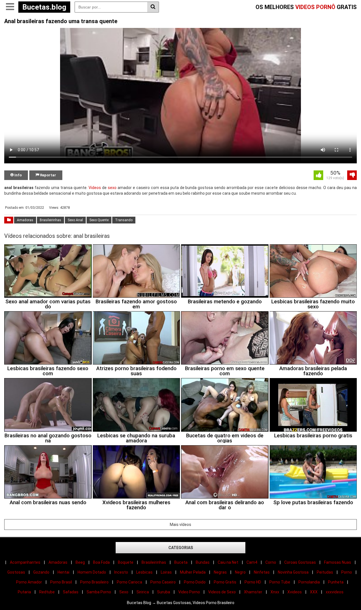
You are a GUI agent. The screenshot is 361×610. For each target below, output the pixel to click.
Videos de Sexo (222, 592)
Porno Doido (195, 582)
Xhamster (253, 592)
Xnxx (274, 592)
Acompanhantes (25, 562)
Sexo (123, 592)
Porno (346, 572)
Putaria (24, 592)
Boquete (125, 562)
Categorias (180, 547)
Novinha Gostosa (293, 572)
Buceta (181, 562)
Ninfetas (262, 572)
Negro (240, 572)
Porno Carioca (129, 582)
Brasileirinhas (50, 220)
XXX (314, 592)
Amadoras (25, 220)
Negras (220, 572)
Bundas (203, 562)
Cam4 (251, 562)
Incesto (121, 572)
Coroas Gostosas (300, 562)
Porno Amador (29, 582)
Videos (95, 187)
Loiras (166, 572)
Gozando (41, 572)
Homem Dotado (92, 572)
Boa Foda (101, 562)
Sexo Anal (75, 220)
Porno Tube (279, 582)
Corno (270, 562)
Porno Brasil (61, 582)
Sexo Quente (99, 220)
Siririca (143, 592)
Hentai (63, 572)
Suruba (163, 592)
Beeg (80, 562)
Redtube (47, 592)
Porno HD (253, 582)
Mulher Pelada (193, 572)
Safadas (70, 592)
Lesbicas (144, 572)
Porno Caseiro (163, 582)
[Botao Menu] (10, 7)
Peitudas (325, 572)
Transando (124, 220)
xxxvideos (335, 592)
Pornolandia (309, 582)
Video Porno (189, 592)
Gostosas (16, 572)
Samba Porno (99, 592)
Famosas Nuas (337, 562)
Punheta (336, 582)
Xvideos (294, 592)
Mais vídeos (180, 524)
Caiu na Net (228, 562)
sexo (112, 187)
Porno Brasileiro (94, 582)
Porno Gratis (225, 582)
